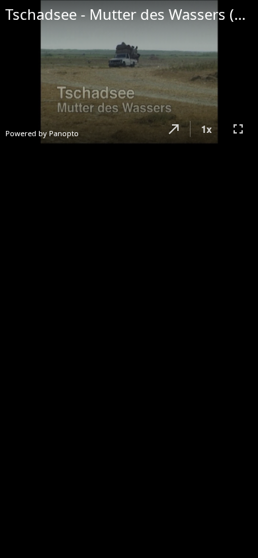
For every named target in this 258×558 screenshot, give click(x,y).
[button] (174, 129)
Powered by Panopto (42, 133)
